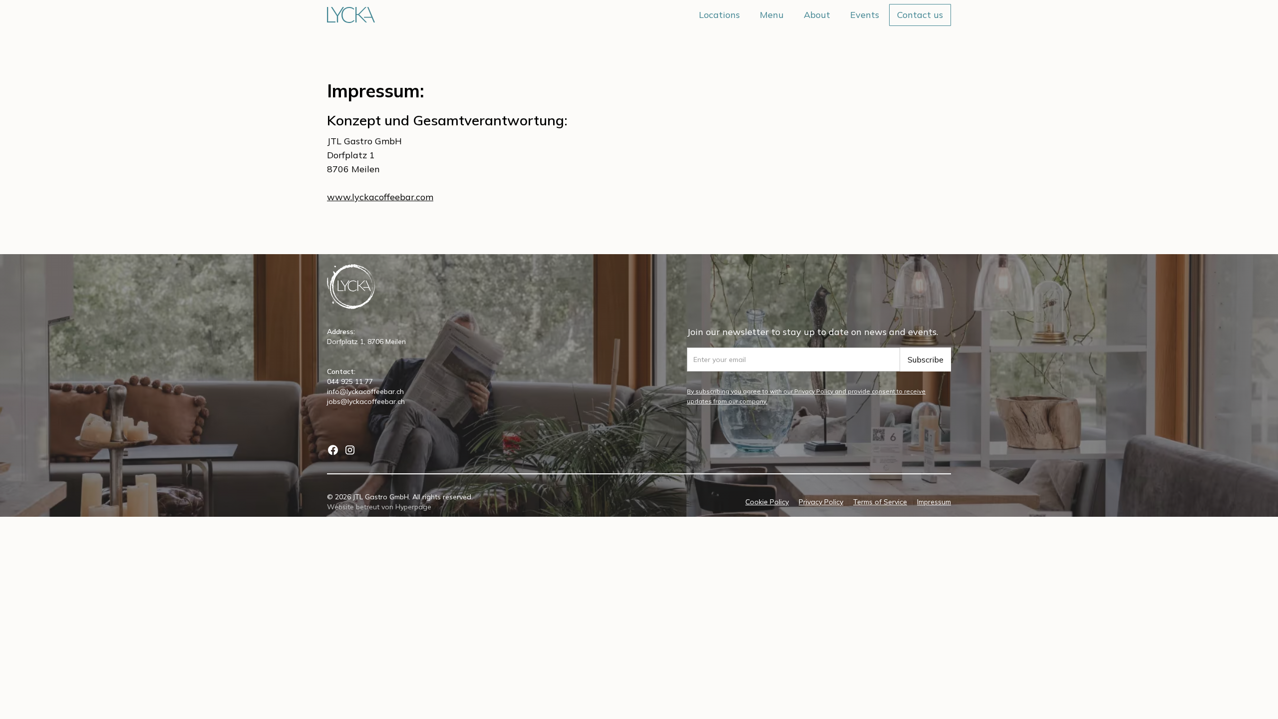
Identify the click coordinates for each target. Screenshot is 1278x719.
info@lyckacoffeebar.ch (365, 391)
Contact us (920, 14)
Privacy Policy (821, 501)
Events (864, 14)
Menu (772, 14)
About (817, 14)
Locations (719, 14)
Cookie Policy (767, 501)
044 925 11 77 (350, 381)
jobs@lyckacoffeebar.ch (366, 401)
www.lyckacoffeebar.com (380, 197)
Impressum (934, 501)
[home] (351, 15)
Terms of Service (880, 501)
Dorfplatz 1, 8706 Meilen (366, 341)
